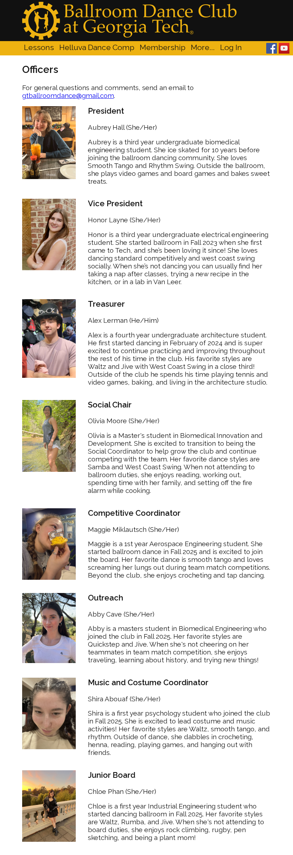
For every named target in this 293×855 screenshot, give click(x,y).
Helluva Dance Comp (96, 47)
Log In (231, 47)
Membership (162, 47)
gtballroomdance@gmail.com (68, 95)
